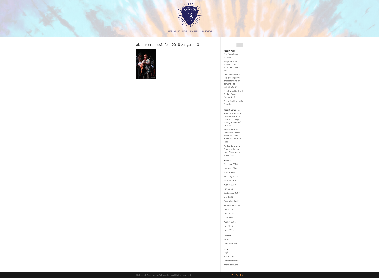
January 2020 (230, 168)
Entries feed (229, 256)
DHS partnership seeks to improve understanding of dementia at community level (232, 80)
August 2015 (230, 221)
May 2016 (228, 217)
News (226, 239)
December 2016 (231, 201)
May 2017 (228, 197)
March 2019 (229, 172)
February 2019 (231, 176)
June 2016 (229, 213)
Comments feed (231, 260)
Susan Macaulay (231, 113)
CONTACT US (207, 31)
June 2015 (229, 230)
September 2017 (232, 192)
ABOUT (177, 31)
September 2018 (232, 180)
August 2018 (230, 184)
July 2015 (228, 226)
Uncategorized (230, 243)
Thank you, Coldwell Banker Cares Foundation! (233, 94)
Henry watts (229, 129)
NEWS (184, 31)
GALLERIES (194, 31)
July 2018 (228, 188)
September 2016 (232, 205)
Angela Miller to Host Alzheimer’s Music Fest (232, 152)
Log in (226, 252)
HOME (169, 31)
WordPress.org (231, 264)
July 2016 (228, 209)
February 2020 (231, 164)
